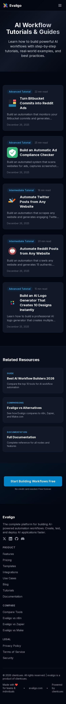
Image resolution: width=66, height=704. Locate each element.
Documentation (12, 596)
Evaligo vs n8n (12, 618)
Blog (5, 584)
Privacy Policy (12, 645)
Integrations (10, 572)
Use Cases (9, 578)
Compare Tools (13, 612)
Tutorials (8, 590)
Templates (9, 566)
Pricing (7, 560)
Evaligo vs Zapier (14, 624)
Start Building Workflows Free (33, 481)
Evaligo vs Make (13, 630)
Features (8, 554)
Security (8, 658)
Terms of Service (14, 652)
